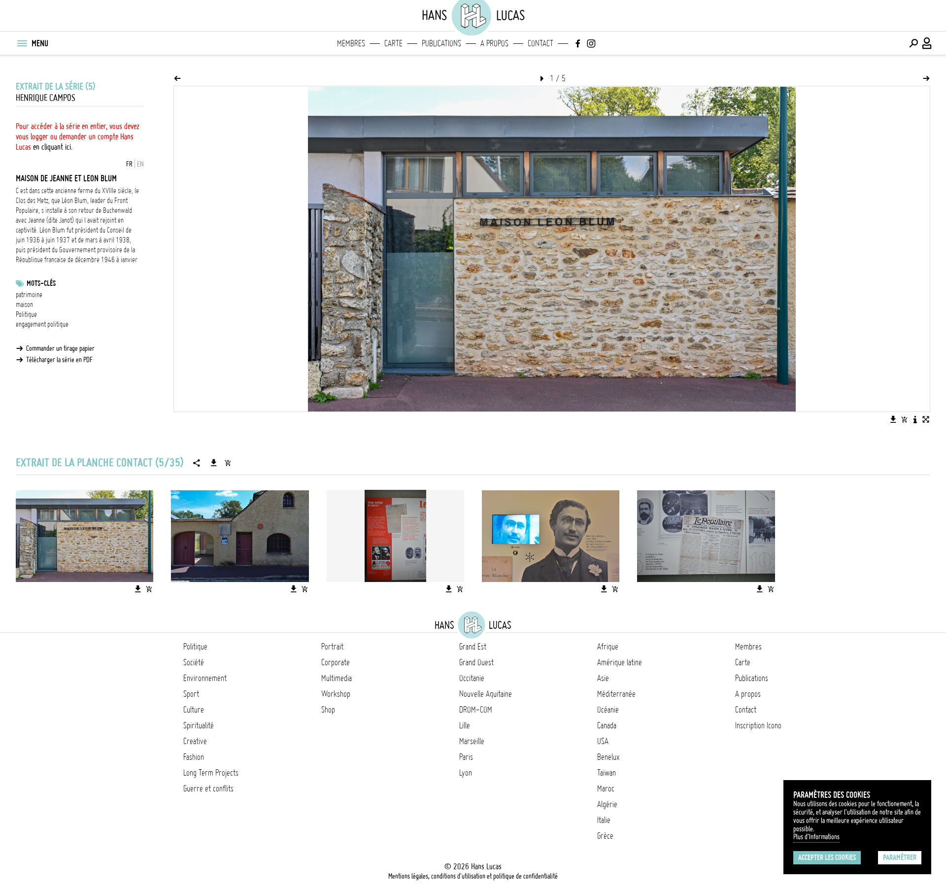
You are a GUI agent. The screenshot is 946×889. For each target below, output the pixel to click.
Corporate (335, 662)
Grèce (605, 836)
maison (24, 304)
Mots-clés (41, 283)
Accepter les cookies (827, 857)
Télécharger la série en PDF (59, 359)
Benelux (608, 757)
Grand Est (472, 646)
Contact (540, 43)
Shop (328, 710)
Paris (466, 757)
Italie (603, 820)
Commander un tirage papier (60, 348)
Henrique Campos (45, 97)
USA (602, 741)
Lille (464, 725)
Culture (193, 710)
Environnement (205, 678)
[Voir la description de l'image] (915, 419)
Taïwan (606, 773)
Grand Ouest (476, 662)
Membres (351, 43)
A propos (494, 43)
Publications (441, 43)
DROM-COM (475, 710)
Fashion (193, 757)
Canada (606, 725)
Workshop (335, 694)
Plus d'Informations (816, 836)
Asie (603, 678)
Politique (26, 314)
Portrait (332, 646)
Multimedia (336, 678)
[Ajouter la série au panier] (227, 462)
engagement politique (42, 324)
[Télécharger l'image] (893, 419)
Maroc (605, 788)
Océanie (608, 710)
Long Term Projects (210, 773)
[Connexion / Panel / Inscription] (927, 43)
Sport (191, 694)
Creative (195, 741)
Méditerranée (616, 694)
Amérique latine (619, 662)
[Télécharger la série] (213, 462)
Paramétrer (899, 857)
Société (193, 662)
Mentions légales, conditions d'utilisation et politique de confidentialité (473, 876)
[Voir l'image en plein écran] (925, 419)
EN (140, 164)
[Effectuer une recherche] (913, 43)
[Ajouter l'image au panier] (904, 419)
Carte (393, 43)
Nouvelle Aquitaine (485, 694)
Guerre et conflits (208, 788)
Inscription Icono (758, 725)
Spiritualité (198, 725)
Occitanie (471, 678)
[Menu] (22, 43)
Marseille (471, 741)
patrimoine (29, 294)
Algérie (607, 804)
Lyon (465, 773)
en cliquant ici (52, 147)
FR (129, 164)
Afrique (607, 646)
